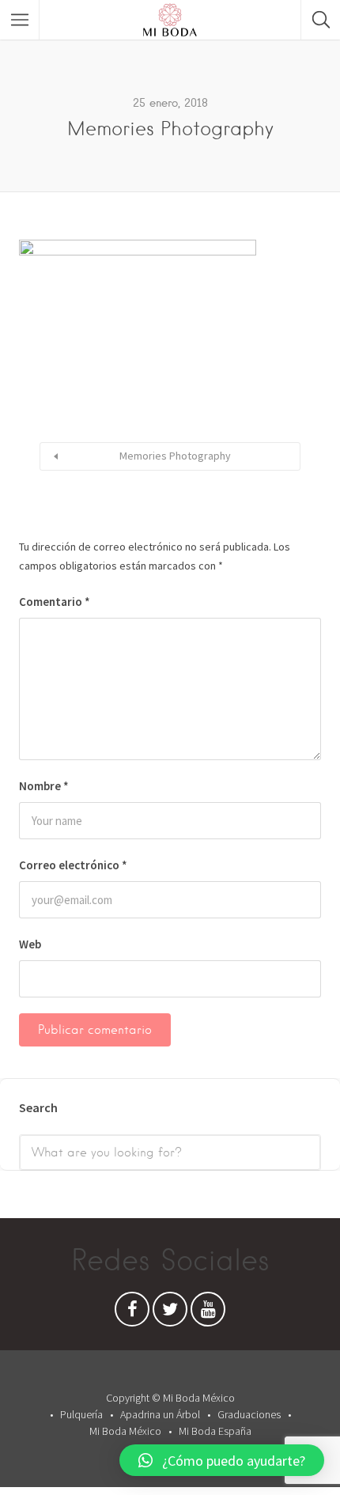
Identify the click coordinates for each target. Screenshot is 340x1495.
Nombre (44, 785)
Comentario (54, 601)
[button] (221, 1460)
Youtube (208, 1313)
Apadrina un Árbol (160, 1414)
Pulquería (81, 1414)
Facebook (132, 1313)
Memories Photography (175, 455)
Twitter (170, 1313)
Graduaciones (249, 1414)
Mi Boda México (125, 1431)
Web (30, 944)
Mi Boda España (215, 1431)
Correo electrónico (73, 864)
